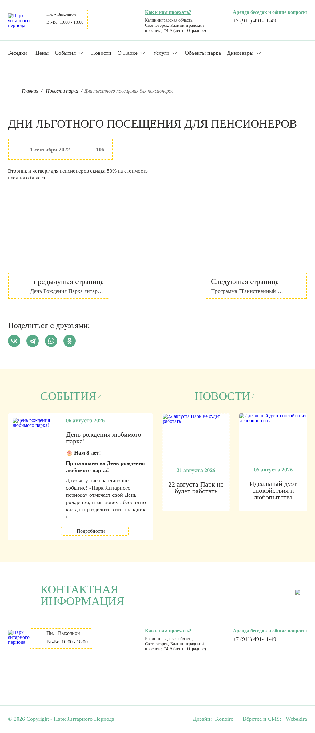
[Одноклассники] (69, 341)
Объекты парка (203, 53)
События (65, 53)
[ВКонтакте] (14, 341)
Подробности (91, 531)
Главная (30, 91)
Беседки (17, 53)
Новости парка (62, 91)
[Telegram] (32, 341)
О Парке (128, 53)
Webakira (296, 719)
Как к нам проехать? (168, 12)
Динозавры (240, 53)
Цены (42, 53)
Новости (101, 53)
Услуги (161, 53)
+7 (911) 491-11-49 (254, 20)
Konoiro (224, 719)
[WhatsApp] (51, 341)
